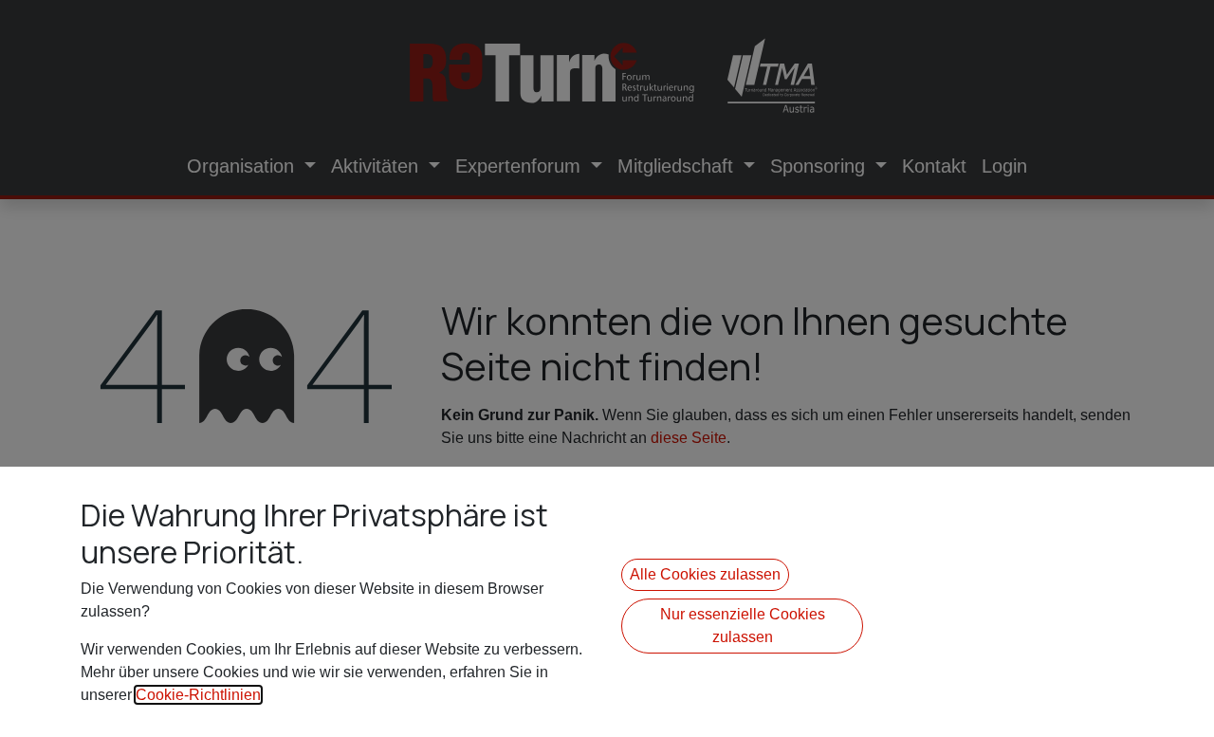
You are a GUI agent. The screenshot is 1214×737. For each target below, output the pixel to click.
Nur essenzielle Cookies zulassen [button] (742, 625)
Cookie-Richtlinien (198, 695)
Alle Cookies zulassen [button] (705, 574)
